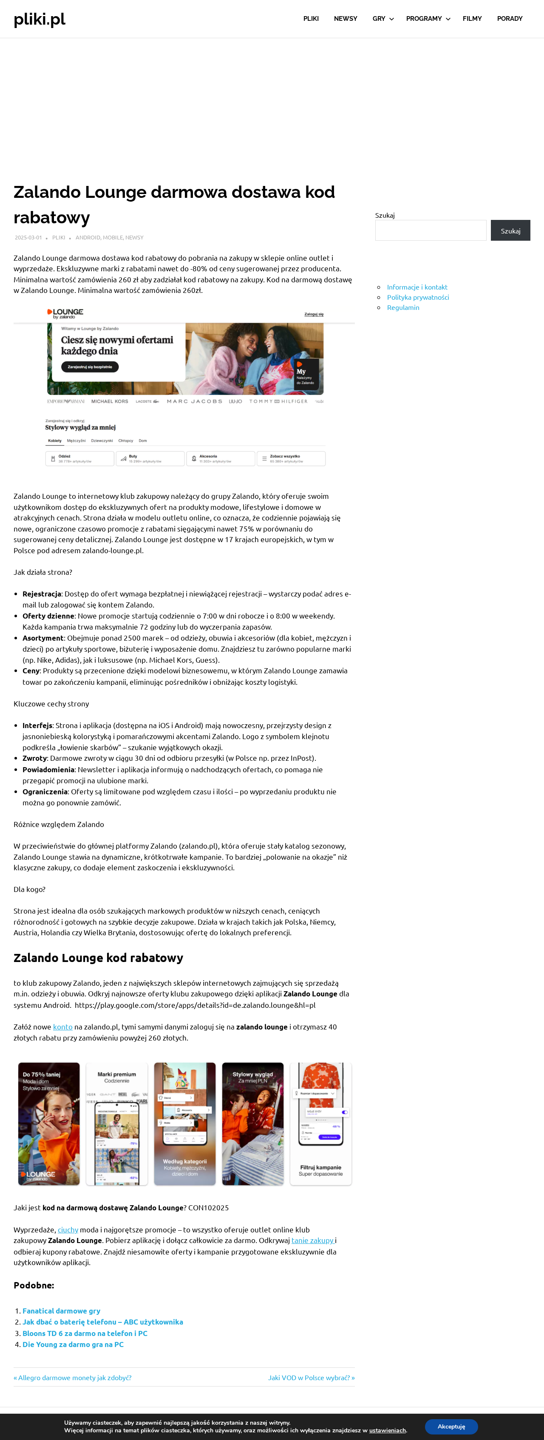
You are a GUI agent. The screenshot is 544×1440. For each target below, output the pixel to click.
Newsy (345, 18)
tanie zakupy (313, 1239)
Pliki (311, 18)
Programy (424, 18)
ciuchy (68, 1229)
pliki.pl (39, 18)
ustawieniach (387, 1430)
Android (88, 237)
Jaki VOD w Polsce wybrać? (309, 1377)
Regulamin (403, 307)
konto (63, 1026)
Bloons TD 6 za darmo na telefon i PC (85, 1333)
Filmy (472, 18)
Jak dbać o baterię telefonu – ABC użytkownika (103, 1321)
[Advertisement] (272, 101)
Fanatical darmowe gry (61, 1310)
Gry (379, 18)
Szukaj (385, 215)
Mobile (113, 237)
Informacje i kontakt (417, 286)
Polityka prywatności (418, 296)
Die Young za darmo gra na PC (73, 1344)
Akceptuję (451, 1427)
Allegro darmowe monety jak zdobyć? (74, 1377)
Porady (510, 18)
